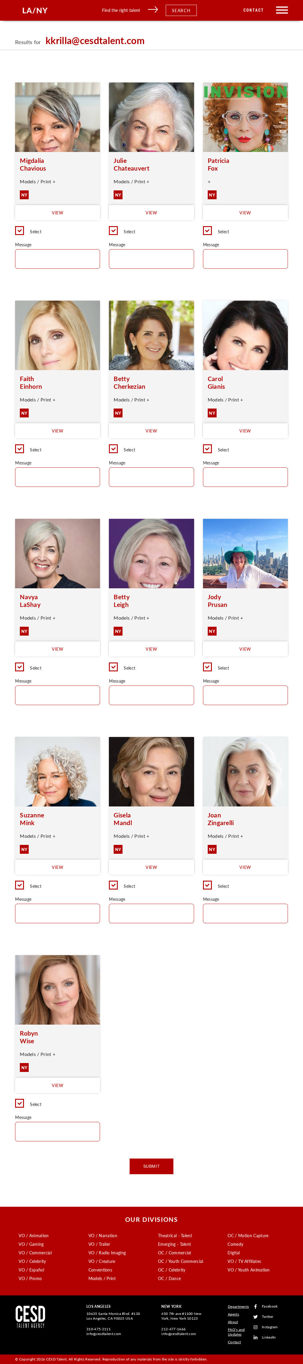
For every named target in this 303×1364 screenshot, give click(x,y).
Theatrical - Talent (175, 1235)
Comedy (235, 1244)
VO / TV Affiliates (244, 1261)
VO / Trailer (99, 1244)
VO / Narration (102, 1235)
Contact (254, 10)
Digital (234, 1253)
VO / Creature (101, 1261)
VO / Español (31, 1270)
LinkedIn (269, 1337)
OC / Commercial (174, 1253)
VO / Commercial (35, 1253)
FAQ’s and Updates (236, 1332)
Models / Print (102, 1278)
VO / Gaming (31, 1244)
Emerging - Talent (174, 1244)
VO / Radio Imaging (107, 1253)
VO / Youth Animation (249, 1270)
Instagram (270, 1327)
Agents (233, 1314)
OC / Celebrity (171, 1270)
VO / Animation (34, 1235)
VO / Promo (30, 1278)
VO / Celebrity (32, 1261)
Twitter (267, 1317)
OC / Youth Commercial (180, 1261)
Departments (238, 1306)
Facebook (270, 1306)
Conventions (100, 1270)
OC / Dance (169, 1278)
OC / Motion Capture (248, 1235)
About (233, 1321)
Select (35, 231)
